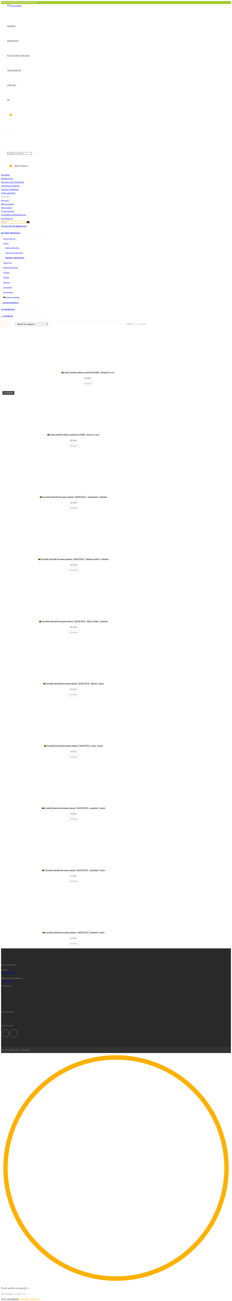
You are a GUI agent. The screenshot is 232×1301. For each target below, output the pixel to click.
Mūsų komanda (7, 204)
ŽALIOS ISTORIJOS (10, 189)
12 (136, 324)
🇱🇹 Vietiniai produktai (11, 297)
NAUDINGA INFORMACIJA (13, 215)
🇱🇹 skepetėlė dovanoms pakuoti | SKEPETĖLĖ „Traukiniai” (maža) (73, 870)
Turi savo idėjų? (9, 1021)
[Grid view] (3, 324)
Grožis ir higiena (9, 239)
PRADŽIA (5, 175)
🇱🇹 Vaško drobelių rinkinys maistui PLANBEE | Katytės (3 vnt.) (73, 435)
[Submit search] (28, 222)
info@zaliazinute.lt (8, 973)
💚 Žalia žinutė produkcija (14, 226)
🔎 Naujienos (7, 316)
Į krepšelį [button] (88, 383)
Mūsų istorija (6, 208)
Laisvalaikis (7, 287)
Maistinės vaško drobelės (14, 258)
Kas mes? (5, 200)
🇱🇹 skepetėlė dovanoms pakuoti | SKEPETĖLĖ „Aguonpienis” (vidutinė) (73, 497)
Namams (6, 282)
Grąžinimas (7, 1003)
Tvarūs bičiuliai (7, 211)
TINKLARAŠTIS (8, 193)
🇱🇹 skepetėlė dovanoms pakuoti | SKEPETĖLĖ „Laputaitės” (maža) (73, 808)
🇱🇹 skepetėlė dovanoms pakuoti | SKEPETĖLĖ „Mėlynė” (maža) (73, 684)
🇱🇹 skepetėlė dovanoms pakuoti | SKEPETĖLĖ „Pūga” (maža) (73, 746)
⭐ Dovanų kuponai (10, 303)
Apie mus (6, 991)
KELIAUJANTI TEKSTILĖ (12, 182)
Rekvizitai (7, 995)
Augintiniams (8, 292)
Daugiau (73, 445)
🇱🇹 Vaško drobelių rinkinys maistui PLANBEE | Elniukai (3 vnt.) (88, 372)
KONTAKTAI (7, 218)
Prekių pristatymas (10, 1007)
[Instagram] (14, 1033)
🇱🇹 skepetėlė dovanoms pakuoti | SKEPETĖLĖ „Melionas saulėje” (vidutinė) (73, 559)
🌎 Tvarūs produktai (10, 233)
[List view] (9, 324)
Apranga (6, 272)
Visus (143, 324)
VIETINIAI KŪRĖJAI (10, 186)
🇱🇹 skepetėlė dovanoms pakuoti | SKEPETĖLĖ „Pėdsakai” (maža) (73, 932)
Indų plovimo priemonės (14, 253)
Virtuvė (6, 243)
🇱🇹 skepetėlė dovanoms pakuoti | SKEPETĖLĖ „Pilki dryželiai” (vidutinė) (73, 621)
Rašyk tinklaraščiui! (10, 1017)
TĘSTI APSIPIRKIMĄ (10, 1299)
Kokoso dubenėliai (12, 248)
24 (139, 324)
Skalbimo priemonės (10, 268)
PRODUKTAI (7, 179)
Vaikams (6, 277)
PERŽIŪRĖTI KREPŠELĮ (29, 1299)
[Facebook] (5, 1033)
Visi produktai (8, 309)
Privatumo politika (10, 999)
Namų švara (7, 263)
